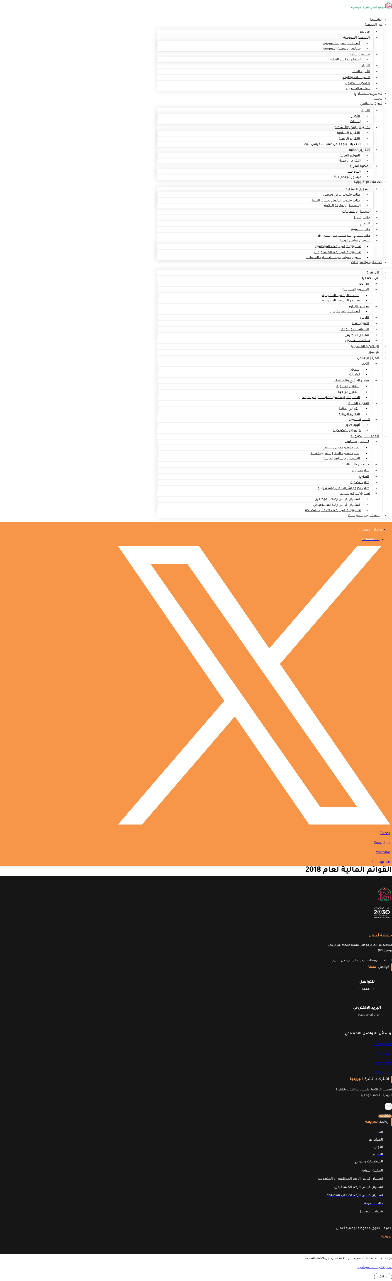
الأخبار (365, 111)
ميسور (374, 352)
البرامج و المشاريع (368, 94)
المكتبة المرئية (360, 166)
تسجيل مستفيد (358, 189)
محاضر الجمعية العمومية (342, 49)
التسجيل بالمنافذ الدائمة (342, 206)
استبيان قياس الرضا (355, 241)
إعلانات (355, 122)
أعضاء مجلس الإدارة (345, 60)
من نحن (364, 32)
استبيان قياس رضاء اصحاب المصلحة (333, 258)
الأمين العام (361, 72)
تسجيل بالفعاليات (356, 212)
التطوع (365, 224)
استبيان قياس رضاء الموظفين (338, 246)
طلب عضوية (360, 230)
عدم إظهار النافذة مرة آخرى (375, 1267)
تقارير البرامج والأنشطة (352, 127)
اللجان (365, 66)
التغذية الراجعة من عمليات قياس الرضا (331, 144)
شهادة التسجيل (357, 341)
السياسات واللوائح (356, 77)
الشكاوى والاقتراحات (366, 263)
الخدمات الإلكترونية (368, 182)
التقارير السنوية (348, 133)
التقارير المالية (359, 150)
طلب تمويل (361, 218)
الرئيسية (373, 272)
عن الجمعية (373, 25)
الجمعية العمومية (356, 38)
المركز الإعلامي (371, 104)
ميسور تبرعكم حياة (347, 177)
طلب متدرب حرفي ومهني (341, 195)
